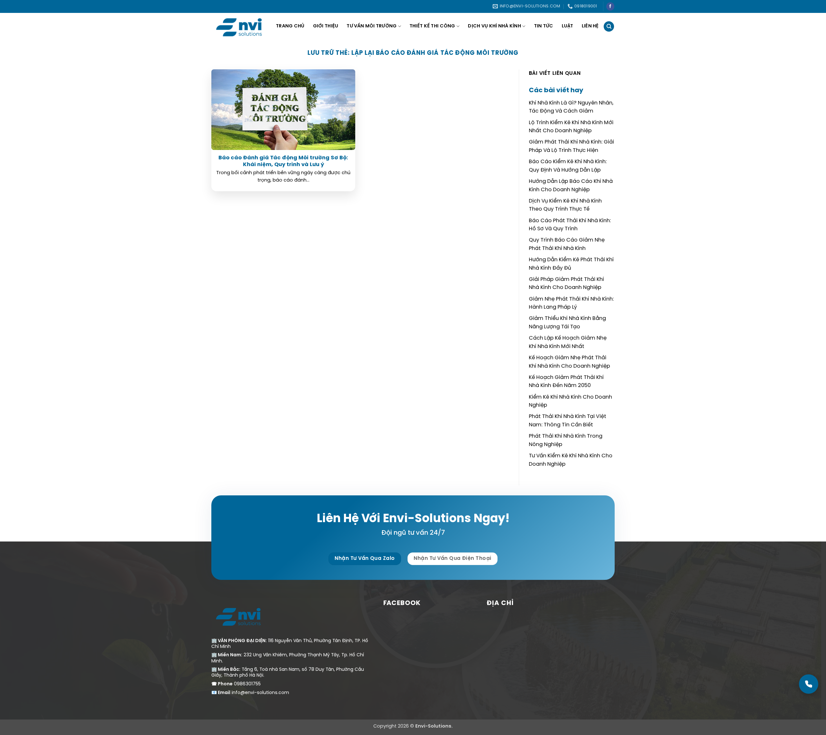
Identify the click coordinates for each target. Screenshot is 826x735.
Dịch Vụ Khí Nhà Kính (494, 26)
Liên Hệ (590, 26)
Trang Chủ (290, 26)
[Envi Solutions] (243, 26)
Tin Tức (543, 26)
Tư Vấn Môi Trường (372, 26)
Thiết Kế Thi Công (432, 26)
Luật (567, 26)
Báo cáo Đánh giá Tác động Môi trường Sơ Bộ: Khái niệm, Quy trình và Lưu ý (283, 161)
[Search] (609, 26)
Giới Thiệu (325, 26)
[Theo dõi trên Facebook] (610, 6)
